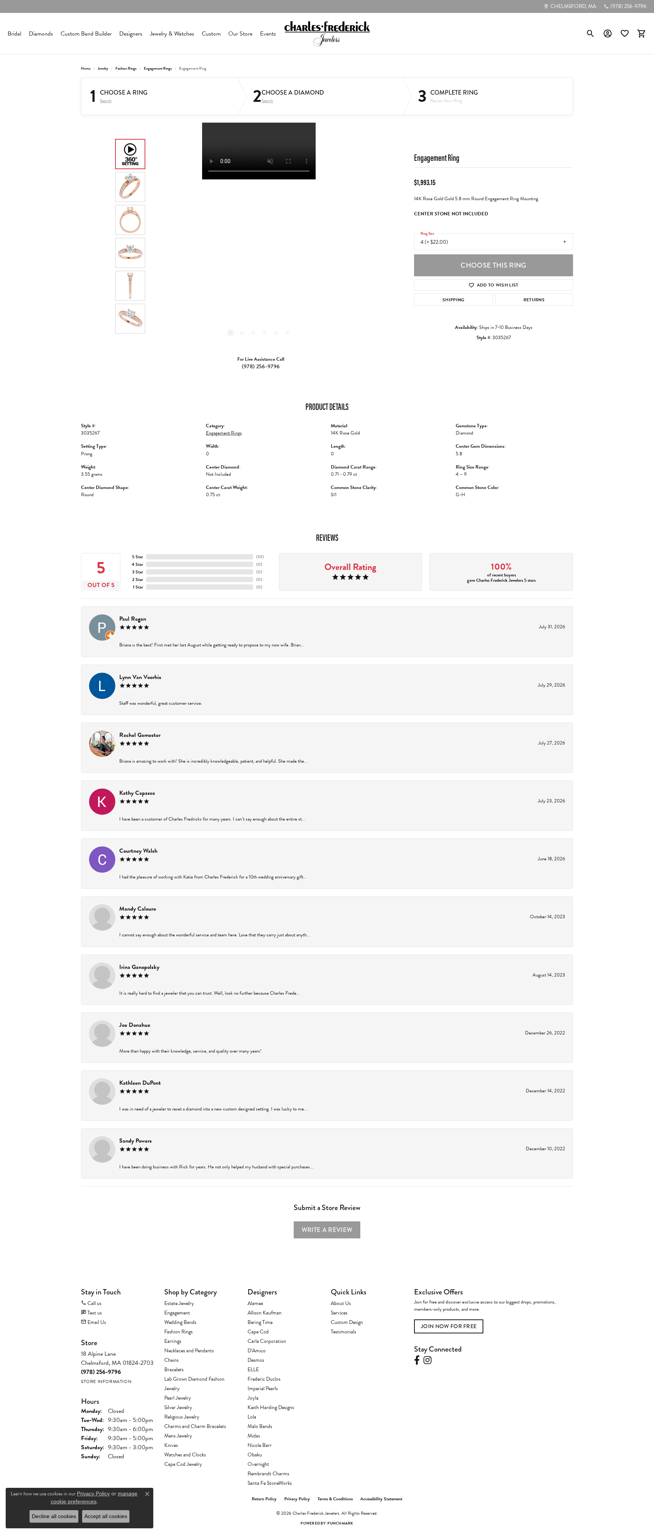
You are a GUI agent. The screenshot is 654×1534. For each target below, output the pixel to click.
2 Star (137, 579)
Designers (130, 33)
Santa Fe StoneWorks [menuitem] (270, 1483)
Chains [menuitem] (171, 1360)
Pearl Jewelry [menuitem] (177, 1398)
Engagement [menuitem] (177, 1313)
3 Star (137, 571)
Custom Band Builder (86, 33)
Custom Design (347, 1322)
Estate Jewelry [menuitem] (179, 1303)
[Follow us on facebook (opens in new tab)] (417, 1360)
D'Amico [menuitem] (257, 1351)
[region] (258, 236)
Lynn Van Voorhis (140, 677)
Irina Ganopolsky (139, 967)
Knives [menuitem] (171, 1445)
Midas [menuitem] (254, 1436)
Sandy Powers (135, 1140)
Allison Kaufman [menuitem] (265, 1313)
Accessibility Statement (381, 1498)
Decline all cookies (54, 1516)
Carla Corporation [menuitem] (267, 1341)
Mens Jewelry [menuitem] (178, 1436)
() (260, 556)
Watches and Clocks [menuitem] (185, 1455)
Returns (534, 299)
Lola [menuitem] (252, 1417)
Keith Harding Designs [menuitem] (271, 1407)
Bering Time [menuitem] (260, 1322)
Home (85, 68)
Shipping (453, 299)
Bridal (14, 33)
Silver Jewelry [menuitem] (178, 1407)
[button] (590, 33)
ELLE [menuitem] (253, 1370)
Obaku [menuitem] (255, 1455)
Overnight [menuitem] (258, 1464)
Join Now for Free (448, 1326)
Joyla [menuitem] (253, 1398)
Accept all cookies (105, 1516)
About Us (341, 1303)
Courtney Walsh (138, 850)
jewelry (103, 68)
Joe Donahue (134, 1024)
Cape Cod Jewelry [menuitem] (183, 1464)
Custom (211, 33)
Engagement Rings (158, 68)
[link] (569, 6)
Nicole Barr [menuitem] (260, 1445)
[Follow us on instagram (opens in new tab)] (427, 1360)
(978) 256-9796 (261, 367)
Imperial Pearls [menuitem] (263, 1388)
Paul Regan (132, 618)
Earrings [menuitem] (172, 1341)
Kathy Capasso (137, 792)
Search (106, 100)
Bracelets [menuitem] (174, 1370)
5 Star (137, 556)
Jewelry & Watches (172, 33)
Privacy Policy (297, 1498)
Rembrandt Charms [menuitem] (268, 1474)
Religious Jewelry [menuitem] (181, 1417)
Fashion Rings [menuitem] (178, 1332)
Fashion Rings (126, 68)
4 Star (137, 564)
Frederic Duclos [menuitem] (264, 1379)
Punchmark (340, 1523)
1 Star (138, 587)
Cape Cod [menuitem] (258, 1332)
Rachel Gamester (139, 735)
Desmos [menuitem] (256, 1360)
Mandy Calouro (137, 908)
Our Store (240, 33)
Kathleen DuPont (140, 1082)
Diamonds (41, 33)
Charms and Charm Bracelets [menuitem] (195, 1426)
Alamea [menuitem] (255, 1303)
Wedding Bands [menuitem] (180, 1322)
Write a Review (327, 1230)
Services (339, 1313)
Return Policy (264, 1498)
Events (268, 33)
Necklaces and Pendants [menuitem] (189, 1351)
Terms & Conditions (335, 1498)
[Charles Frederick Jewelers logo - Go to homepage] (327, 33)
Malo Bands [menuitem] (260, 1426)
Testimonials (343, 1332)
